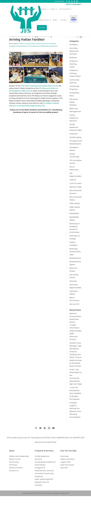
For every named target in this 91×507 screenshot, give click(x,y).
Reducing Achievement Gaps (75, 252)
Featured (53, 43)
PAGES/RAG (74, 213)
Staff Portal (51, 442)
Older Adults (74, 203)
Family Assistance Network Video (75, 127)
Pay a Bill (64, 468)
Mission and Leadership (19, 456)
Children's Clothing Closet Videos (75, 73)
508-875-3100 (60, 1)
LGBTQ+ (72, 180)
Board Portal (40, 442)
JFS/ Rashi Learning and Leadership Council (39, 86)
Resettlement (44, 46)
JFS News (13, 465)
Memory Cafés (75, 187)
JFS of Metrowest (34, 46)
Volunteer (64, 456)
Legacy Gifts (65, 462)
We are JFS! (53, 46)
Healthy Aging (75, 137)
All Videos (73, 45)
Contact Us (13, 471)
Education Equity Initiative (73, 102)
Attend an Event (16, 468)
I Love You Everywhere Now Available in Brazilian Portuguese (75, 393)
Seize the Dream (67, 465)
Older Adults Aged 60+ (44, 479)
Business (73, 58)
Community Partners (42, 43)
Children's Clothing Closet (26, 43)
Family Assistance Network (73, 118)
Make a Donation (67, 459)
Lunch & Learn (75, 183)
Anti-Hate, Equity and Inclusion (73, 51)
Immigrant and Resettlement (18, 46)
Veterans (73, 281)
